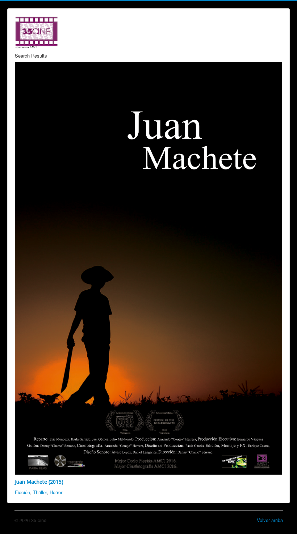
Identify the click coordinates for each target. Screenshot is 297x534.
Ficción (22, 492)
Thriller (40, 492)
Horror (56, 492)
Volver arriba (270, 520)
